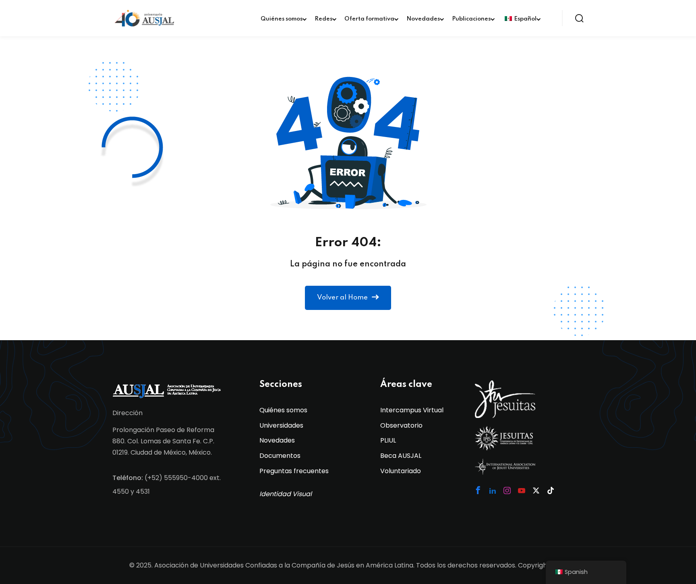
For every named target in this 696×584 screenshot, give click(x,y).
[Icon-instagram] (507, 490)
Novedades (423, 19)
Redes (323, 19)
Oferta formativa (369, 19)
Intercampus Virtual (411, 410)
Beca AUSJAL (400, 455)
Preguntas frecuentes (294, 471)
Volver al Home (342, 297)
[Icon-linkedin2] (492, 490)
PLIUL (388, 440)
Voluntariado (400, 471)
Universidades (281, 425)
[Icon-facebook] (478, 490)
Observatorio (401, 425)
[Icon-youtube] (521, 490)
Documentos (279, 455)
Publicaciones (471, 19)
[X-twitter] (536, 490)
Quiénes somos (281, 19)
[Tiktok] (550, 490)
